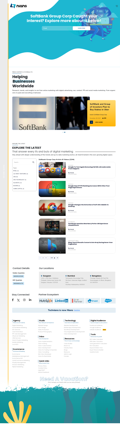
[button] (63, 132)
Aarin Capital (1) (18, 189)
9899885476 (18, 283)
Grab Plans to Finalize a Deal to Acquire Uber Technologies (101, 107)
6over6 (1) (16, 186)
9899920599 (18, 276)
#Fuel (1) (16, 171)
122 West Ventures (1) (20, 174)
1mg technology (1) (19, 180)
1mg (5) (15, 177)
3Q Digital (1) (17, 183)
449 (52, 258)
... (48, 258)
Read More (77, 310)
